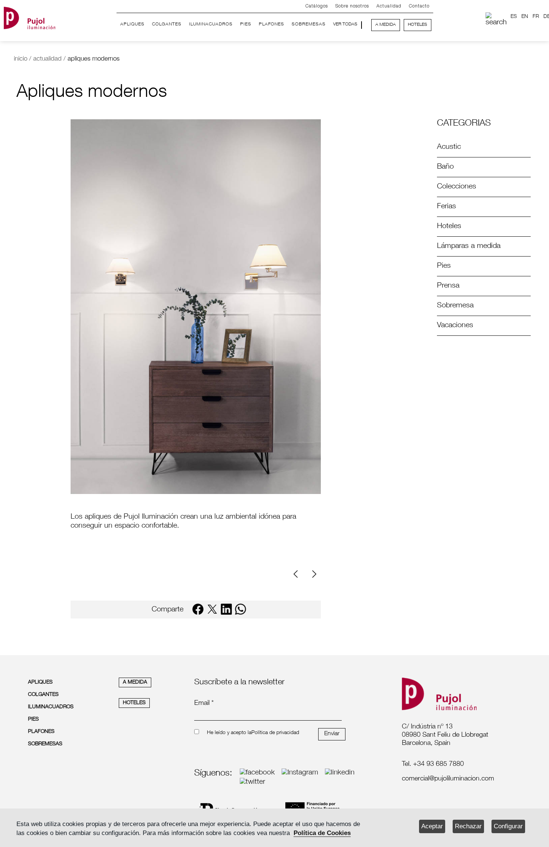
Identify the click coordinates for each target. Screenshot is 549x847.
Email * (204, 703)
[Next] (313, 574)
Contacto (419, 6)
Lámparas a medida (468, 246)
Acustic (449, 147)
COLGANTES (167, 24)
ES (514, 16)
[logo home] (29, 16)
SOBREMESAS (309, 24)
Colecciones (456, 187)
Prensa (448, 286)
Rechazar (468, 826)
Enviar (331, 734)
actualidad (47, 59)
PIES (245, 24)
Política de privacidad (275, 733)
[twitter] (212, 609)
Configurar (508, 826)
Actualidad (388, 6)
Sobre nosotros (352, 6)
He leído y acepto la (229, 733)
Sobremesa (455, 306)
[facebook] (198, 609)
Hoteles (449, 226)
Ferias (446, 207)
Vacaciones (455, 325)
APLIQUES (132, 24)
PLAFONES (271, 24)
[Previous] (298, 574)
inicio (20, 59)
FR (536, 16)
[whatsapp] (240, 609)
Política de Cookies (322, 833)
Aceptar (432, 826)
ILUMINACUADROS (211, 24)
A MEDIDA (385, 24)
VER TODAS (345, 24)
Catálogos (316, 6)
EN (524, 16)
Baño (445, 167)
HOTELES (417, 24)
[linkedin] (226, 609)
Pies (444, 266)
